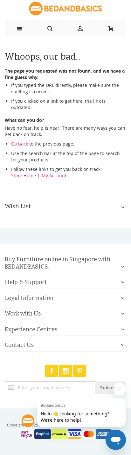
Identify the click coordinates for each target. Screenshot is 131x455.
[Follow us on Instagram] (66, 370)
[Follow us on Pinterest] (79, 370)
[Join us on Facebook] (52, 370)
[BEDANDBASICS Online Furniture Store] (65, 9)
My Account (54, 175)
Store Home (23, 175)
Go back (19, 144)
